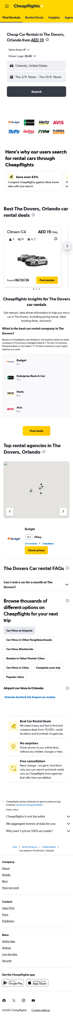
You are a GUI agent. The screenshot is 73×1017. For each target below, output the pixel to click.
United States (49, 847)
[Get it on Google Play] (13, 982)
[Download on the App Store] (37, 982)
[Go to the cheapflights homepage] (29, 6)
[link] (36, 431)
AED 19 (37, 40)
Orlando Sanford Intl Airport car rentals (29, 697)
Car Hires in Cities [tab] (17, 667)
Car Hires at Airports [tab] (19, 630)
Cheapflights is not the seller (25, 816)
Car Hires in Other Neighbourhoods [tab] (29, 639)
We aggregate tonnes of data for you (31, 824)
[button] (6, 6)
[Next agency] (63, 512)
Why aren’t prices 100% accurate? (29, 831)
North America (29, 847)
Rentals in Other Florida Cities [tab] (25, 658)
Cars (14, 847)
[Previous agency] (9, 512)
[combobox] (19, 50)
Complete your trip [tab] (48, 667)
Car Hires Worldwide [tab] (19, 649)
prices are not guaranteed (29, 804)
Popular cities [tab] (15, 677)
